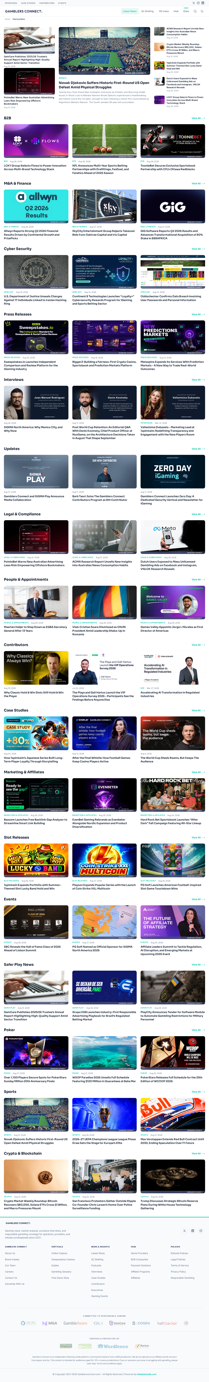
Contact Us (11, 1277)
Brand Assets (12, 1259)
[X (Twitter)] (184, 1231)
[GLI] (98, 1323)
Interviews (11, 3)
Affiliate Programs (140, 1271)
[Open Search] (195, 11)
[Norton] (142, 1346)
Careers (9, 1271)
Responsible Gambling (182, 1277)
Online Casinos (59, 1253)
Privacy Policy (178, 1271)
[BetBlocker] (167, 1323)
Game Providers (139, 1253)
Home (7, 19)
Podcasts (96, 1265)
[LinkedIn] (202, 3)
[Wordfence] (113, 1346)
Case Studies (28, 3)
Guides (55, 1265)
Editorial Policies (179, 1253)
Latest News (130, 11)
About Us (10, 1253)
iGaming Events (99, 1296)
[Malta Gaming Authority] (49, 1323)
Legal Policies (178, 1259)
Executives (97, 1290)
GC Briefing (147, 11)
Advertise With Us (14, 1283)
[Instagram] (198, 3)
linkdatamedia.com (146, 1374)
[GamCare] (117, 1323)
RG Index (164, 11)
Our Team (10, 1265)
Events (62, 3)
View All (196, 118)
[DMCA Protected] (85, 1346)
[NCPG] (28, 1323)
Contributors (47, 3)
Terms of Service (180, 1265)
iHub (176, 11)
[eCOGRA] (141, 1323)
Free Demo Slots (60, 1277)
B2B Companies (139, 1259)
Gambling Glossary (61, 1271)
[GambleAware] (75, 1323)
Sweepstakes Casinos (63, 1259)
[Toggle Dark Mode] (202, 11)
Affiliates (135, 1277)
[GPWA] (66, 1346)
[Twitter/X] (193, 3)
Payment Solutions (141, 1265)
